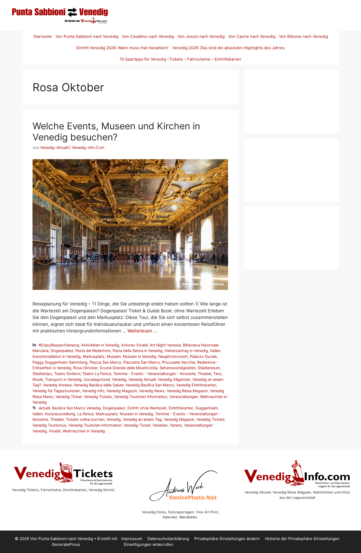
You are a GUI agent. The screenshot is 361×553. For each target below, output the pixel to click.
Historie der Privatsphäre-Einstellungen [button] (302, 538)
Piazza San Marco (105, 362)
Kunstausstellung (60, 414)
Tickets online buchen (85, 419)
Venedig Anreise (57, 385)
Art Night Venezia (165, 345)
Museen (114, 356)
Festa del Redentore (92, 350)
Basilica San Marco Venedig (76, 408)
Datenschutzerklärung (168, 538)
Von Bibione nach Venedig (303, 36)
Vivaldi (55, 431)
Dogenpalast (62, 350)
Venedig (119, 379)
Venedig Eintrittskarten (196, 385)
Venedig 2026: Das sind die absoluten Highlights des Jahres (228, 47)
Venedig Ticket (68, 396)
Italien (215, 350)
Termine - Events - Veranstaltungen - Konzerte (154, 373)
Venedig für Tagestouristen (56, 391)
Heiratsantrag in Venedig (186, 350)
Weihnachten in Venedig (84, 431)
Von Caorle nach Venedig (251, 36)
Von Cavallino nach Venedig (148, 36)
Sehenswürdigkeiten (178, 367)
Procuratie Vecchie (178, 362)
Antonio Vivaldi (134, 345)
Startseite (42, 36)
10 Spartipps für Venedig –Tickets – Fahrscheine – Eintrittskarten (180, 59)
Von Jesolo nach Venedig (201, 36)
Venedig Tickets (98, 396)
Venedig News (152, 391)
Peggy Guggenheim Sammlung (60, 362)
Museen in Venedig (139, 356)
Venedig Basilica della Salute (98, 385)
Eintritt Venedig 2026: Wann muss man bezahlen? (122, 47)
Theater (57, 419)
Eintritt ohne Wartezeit (146, 408)
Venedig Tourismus (49, 425)
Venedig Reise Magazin (187, 391)
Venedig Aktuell (142, 379)
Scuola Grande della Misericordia (129, 367)
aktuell (44, 408)
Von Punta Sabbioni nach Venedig (86, 36)
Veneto (176, 425)
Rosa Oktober (85, 367)
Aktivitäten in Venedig (100, 345)
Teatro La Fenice (96, 373)
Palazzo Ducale (203, 356)
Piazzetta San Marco (141, 362)
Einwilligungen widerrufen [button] (148, 544)
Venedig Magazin (122, 391)
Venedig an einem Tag (142, 419)
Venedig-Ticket (137, 425)
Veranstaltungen (183, 396)
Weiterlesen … (142, 330)
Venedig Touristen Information (140, 396)
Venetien (160, 425)
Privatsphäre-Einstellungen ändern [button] (227, 538)
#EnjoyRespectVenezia (59, 345)
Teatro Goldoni (67, 373)
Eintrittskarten (181, 408)
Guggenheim (206, 408)
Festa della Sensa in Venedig (138, 350)
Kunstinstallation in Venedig (57, 356)
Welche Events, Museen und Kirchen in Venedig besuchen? (116, 131)
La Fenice (85, 414)
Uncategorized (97, 379)
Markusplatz (94, 356)
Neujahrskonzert (173, 356)
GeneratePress (66, 544)
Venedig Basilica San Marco (150, 385)
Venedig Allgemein (174, 379)
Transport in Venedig (63, 379)
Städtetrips (42, 373)
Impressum (131, 538)
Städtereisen (209, 367)
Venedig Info (93, 391)
